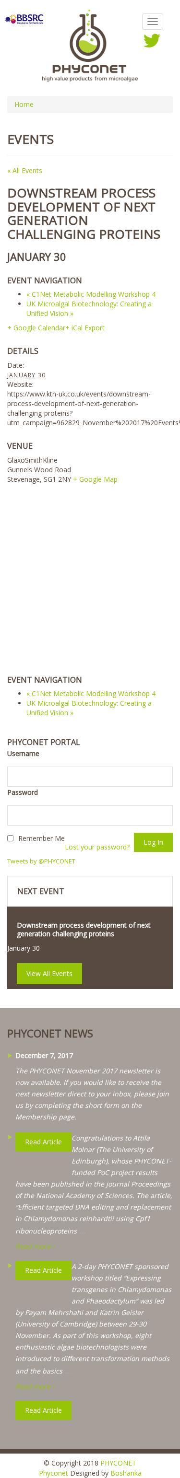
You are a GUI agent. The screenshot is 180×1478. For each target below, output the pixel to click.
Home (24, 104)
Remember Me (41, 838)
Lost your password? (97, 846)
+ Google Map (95, 479)
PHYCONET (118, 1462)
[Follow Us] (152, 40)
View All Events (49, 973)
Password (22, 792)
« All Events (24, 170)
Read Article (43, 1410)
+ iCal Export (85, 327)
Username (23, 753)
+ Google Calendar (36, 327)
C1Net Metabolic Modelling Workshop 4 (91, 294)
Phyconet (53, 1473)
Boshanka (126, 1473)
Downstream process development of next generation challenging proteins (84, 929)
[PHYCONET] (90, 44)
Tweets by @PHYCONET (41, 861)
